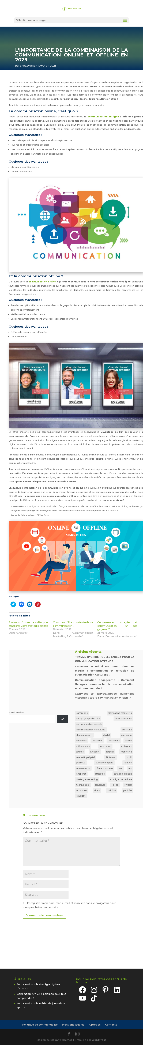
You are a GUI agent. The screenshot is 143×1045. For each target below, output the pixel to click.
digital (106, 735)
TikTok (114, 785)
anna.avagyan (28, 65)
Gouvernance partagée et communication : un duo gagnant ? (117, 626)
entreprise (126, 735)
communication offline (42, 281)
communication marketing (90, 729)
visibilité (111, 790)
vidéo (97, 790)
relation (128, 762)
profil (129, 757)
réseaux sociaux (104, 768)
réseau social (83, 768)
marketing (126, 751)
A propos (95, 1024)
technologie (82, 785)
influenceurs (83, 746)
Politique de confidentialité (40, 1024)
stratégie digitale (123, 773)
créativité (127, 729)
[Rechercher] (62, 719)
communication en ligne (103, 116)
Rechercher (16, 712)
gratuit (128, 740)
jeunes (80, 751)
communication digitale (89, 724)
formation (97, 740)
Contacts (111, 1024)
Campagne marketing (120, 713)
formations (114, 740)
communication (123, 718)
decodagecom (84, 735)
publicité (80, 762)
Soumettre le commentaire (44, 915)
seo (130, 768)
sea (120, 768)
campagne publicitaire (88, 718)
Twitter (128, 785)
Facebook (81, 740)
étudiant (80, 796)
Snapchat (81, 773)
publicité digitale (104, 762)
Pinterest (111, 757)
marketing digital (85, 757)
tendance (100, 785)
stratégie (100, 773)
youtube (127, 790)
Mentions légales (73, 1024)
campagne (82, 713)
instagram (126, 746)
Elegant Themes (61, 1040)
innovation (105, 746)
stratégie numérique (121, 779)
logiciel (110, 751)
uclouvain (81, 790)
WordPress (99, 1040)
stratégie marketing (87, 779)
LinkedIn (94, 751)
